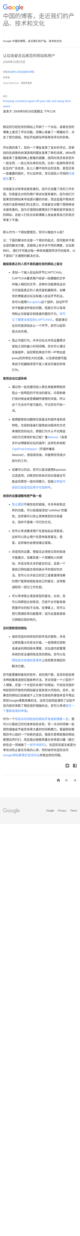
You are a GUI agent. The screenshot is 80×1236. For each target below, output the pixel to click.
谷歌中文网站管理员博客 (22, 72)
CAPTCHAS (44, 319)
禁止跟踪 (18, 504)
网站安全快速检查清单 (27, 660)
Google (8, 755)
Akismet (53, 437)
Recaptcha (34, 302)
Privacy (62, 810)
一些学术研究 (36, 744)
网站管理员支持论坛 (26, 755)
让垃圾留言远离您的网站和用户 (29, 56)
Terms (73, 810)
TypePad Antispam (24, 449)
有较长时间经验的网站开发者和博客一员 (41, 719)
